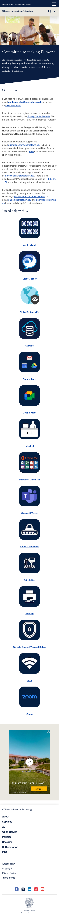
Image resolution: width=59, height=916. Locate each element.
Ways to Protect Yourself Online (29, 647)
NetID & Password (29, 546)
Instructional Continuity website (29, 196)
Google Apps (29, 379)
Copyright (7, 868)
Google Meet (29, 412)
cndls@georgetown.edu (19, 199)
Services (7, 821)
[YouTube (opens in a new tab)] (42, 889)
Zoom (29, 714)
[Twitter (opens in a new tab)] (23, 889)
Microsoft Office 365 (29, 479)
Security (7, 841)
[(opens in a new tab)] (16, 4)
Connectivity (9, 831)
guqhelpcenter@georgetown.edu (24, 145)
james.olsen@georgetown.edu (19, 175)
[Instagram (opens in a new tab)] (36, 889)
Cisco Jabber (29, 278)
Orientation (29, 580)
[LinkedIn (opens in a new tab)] (29, 889)
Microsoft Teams (29, 513)
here (31, 151)
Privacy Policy (9, 873)
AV (3, 826)
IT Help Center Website (38, 116)
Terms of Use (8, 877)
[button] (53, 4)
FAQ (4, 852)
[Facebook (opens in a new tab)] (17, 889)
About (5, 816)
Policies (7, 836)
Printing (30, 613)
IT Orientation (10, 846)
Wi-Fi (29, 680)
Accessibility (8, 863)
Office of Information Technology (17, 11)
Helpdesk (29, 446)
